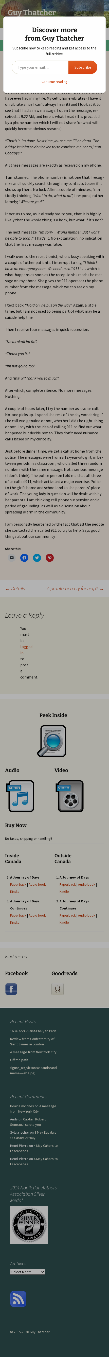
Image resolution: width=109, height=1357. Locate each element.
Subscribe (83, 67)
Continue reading (54, 81)
